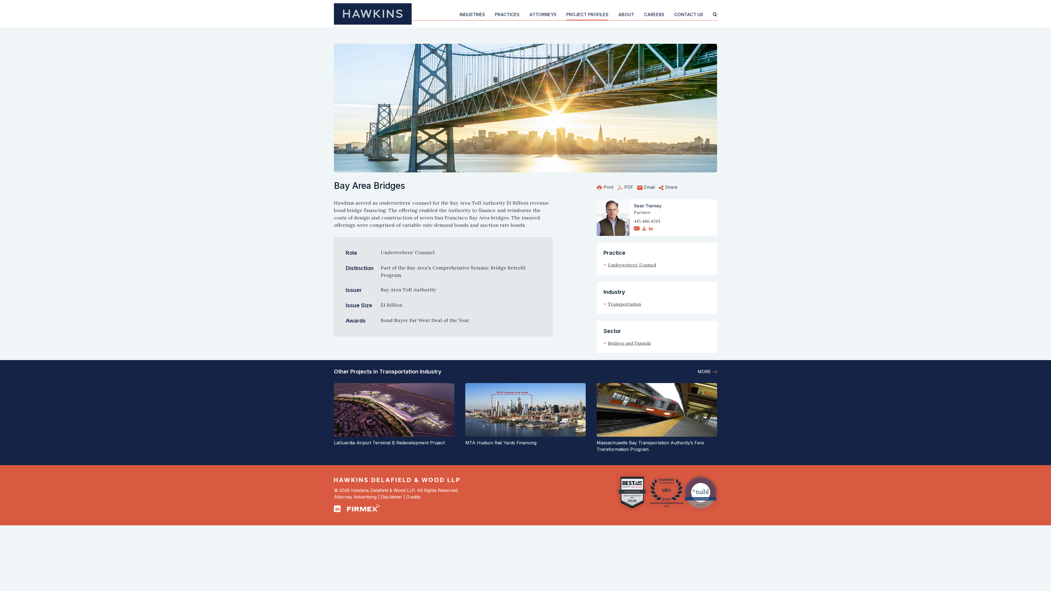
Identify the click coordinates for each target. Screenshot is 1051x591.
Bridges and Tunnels (629, 343)
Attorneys (542, 14)
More (704, 371)
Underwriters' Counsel (632, 265)
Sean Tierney (648, 205)
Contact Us (688, 14)
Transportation (624, 304)
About (626, 14)
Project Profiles (587, 14)
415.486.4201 (647, 221)
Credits (413, 497)
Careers (654, 14)
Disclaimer (391, 497)
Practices (507, 14)
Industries (472, 14)
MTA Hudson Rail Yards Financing (500, 442)
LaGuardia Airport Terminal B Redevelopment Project (389, 442)
